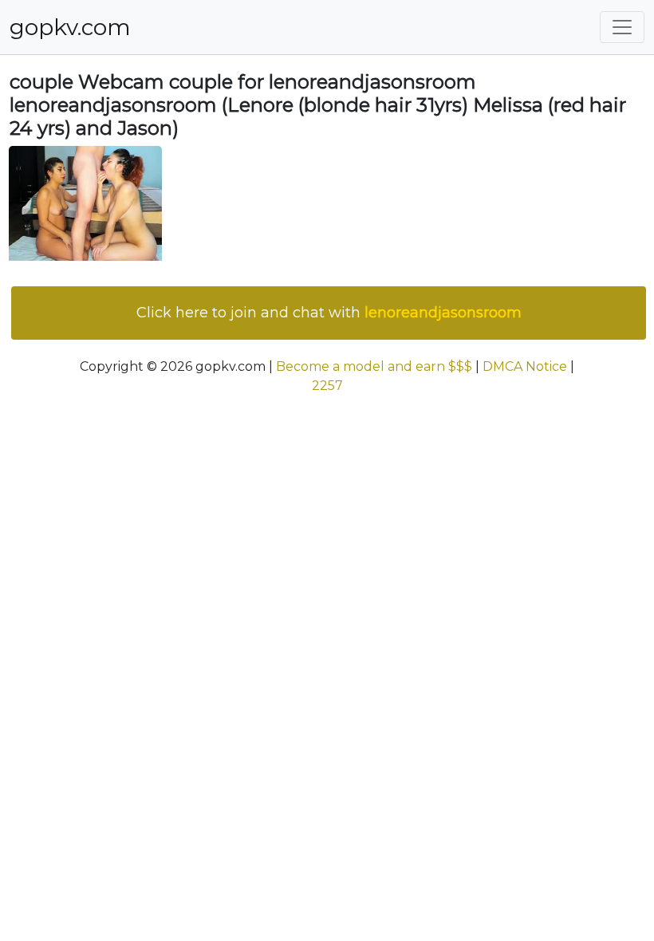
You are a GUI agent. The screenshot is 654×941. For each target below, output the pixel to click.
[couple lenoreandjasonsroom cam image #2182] (85, 203)
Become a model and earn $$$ (374, 366)
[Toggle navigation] (622, 27)
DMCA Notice (525, 366)
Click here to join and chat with (329, 312)
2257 (327, 385)
